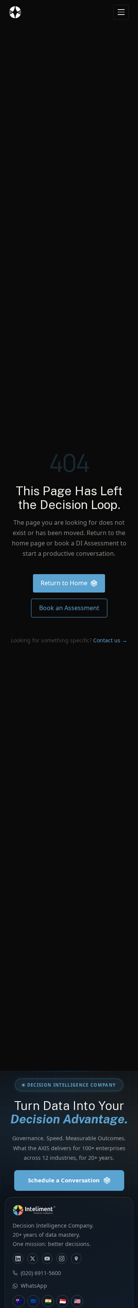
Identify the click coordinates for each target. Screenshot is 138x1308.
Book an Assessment (69, 608)
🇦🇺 (19, 1301)
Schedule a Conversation (64, 1180)
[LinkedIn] (18, 1258)
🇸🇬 (62, 1301)
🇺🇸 (77, 1301)
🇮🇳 (48, 1301)
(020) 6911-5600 (41, 1273)
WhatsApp (34, 1285)
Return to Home (64, 583)
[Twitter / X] (32, 1258)
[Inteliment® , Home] (69, 1210)
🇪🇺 (33, 1301)
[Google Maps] (76, 1258)
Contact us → (110, 640)
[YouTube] (47, 1258)
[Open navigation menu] (121, 12)
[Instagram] (61, 1258)
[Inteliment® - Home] (15, 12)
